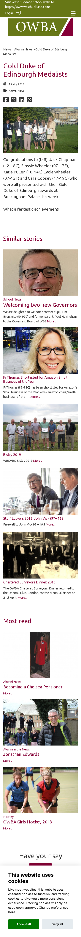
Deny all (57, 924)
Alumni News (23, 49)
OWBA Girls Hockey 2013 (27, 821)
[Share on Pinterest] (29, 101)
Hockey (8, 817)
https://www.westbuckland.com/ (27, 7)
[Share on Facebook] (6, 101)
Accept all (23, 924)
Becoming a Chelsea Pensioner (32, 686)
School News (12, 299)
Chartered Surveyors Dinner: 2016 (29, 582)
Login (9, 13)
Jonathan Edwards (21, 754)
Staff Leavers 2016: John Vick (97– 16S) (34, 518)
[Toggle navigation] (73, 13)
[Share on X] (13, 101)
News (7, 49)
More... (51, 321)
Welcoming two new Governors (40, 305)
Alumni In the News (16, 749)
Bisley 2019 (12, 455)
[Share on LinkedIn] (21, 101)
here (11, 912)
